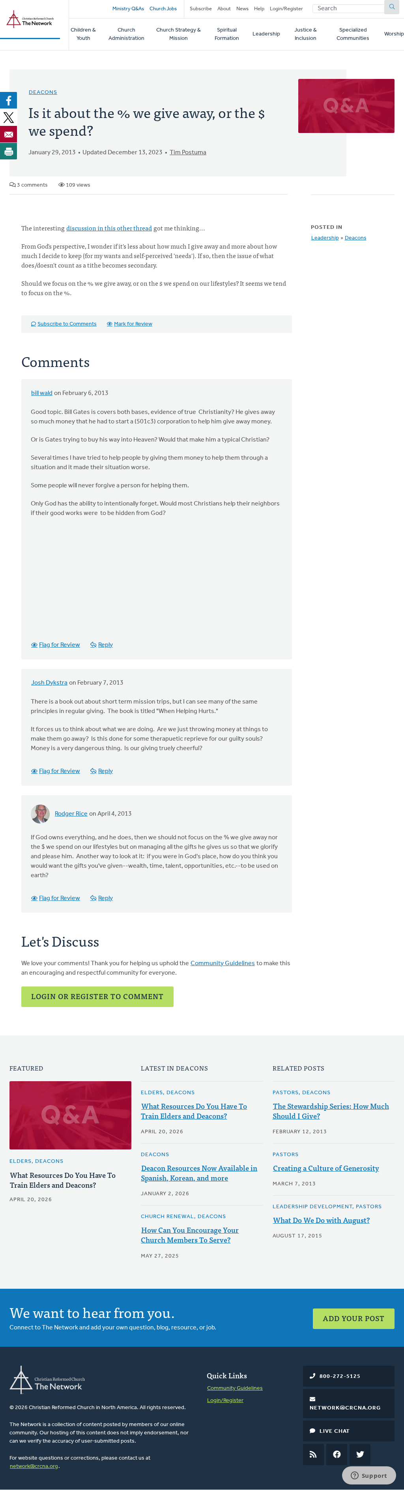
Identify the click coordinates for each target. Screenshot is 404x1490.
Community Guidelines (223, 963)
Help (259, 8)
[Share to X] (8, 117)
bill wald (41, 393)
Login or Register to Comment (97, 996)
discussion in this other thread (109, 228)
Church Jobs (163, 8)
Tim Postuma (188, 153)
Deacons (43, 92)
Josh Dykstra (49, 683)
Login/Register (286, 8)
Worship (394, 34)
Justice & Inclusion (305, 34)
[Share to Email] (8, 134)
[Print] (8, 151)
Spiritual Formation (227, 34)
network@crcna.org (34, 1466)
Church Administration (126, 34)
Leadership (266, 34)
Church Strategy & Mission (178, 34)
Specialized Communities (353, 34)
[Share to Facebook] (8, 100)
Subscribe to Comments (67, 324)
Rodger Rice (71, 814)
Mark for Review (133, 324)
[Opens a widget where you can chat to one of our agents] (369, 1476)
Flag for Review (59, 645)
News (242, 8)
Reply (105, 645)
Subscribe (201, 8)
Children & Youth (83, 34)
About (224, 8)
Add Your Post (354, 1318)
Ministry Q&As (128, 8)
